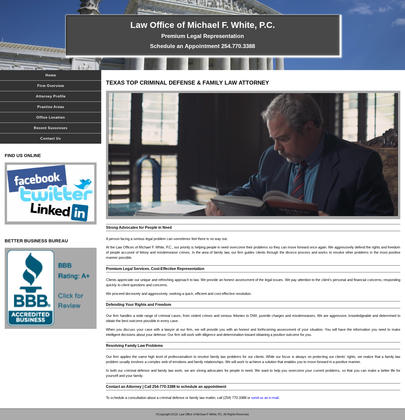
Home (50, 75)
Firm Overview (50, 86)
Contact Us (50, 138)
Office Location (50, 117)
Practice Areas (50, 107)
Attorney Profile (51, 96)
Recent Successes (51, 128)
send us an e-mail (264, 398)
